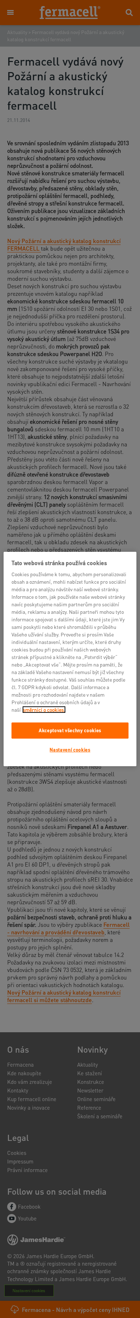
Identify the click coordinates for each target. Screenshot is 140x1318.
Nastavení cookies (70, 749)
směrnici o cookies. (44, 709)
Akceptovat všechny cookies (70, 730)
